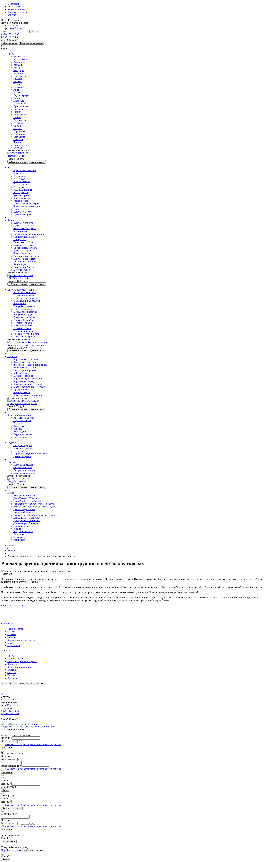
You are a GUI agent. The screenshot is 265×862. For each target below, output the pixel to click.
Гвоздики (18, 78)
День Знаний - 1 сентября (26, 517)
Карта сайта (13, 645)
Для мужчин (20, 437)
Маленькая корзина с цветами (29, 387)
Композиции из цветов (19, 667)
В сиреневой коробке (24, 331)
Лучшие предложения (24, 261)
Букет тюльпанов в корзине (27, 395)
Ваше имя (6, 738)
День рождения (21, 526)
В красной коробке (23, 320)
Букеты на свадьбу (23, 245)
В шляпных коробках (24, 292)
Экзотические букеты (24, 242)
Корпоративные (21, 392)
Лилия (16, 98)
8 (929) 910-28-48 (10, 37)
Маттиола (18, 100)
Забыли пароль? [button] (9, 787)
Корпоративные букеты (25, 236)
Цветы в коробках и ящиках (22, 661)
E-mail (5, 780)
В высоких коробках (24, 317)
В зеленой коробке (23, 325)
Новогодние (19, 431)
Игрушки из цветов (23, 417)
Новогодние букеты (23, 267)
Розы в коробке (21, 200)
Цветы (10, 656)
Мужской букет (21, 270)
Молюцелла (19, 103)
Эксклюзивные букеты (25, 247)
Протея (17, 117)
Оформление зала (22, 467)
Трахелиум (19, 136)
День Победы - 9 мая (24, 509)
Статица (17, 128)
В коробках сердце (23, 314)
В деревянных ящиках (25, 295)
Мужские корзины (23, 375)
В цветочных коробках (25, 298)
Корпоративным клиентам (21, 640)
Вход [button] (3, 20)
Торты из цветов (22, 420)
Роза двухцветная (22, 189)
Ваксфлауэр (19, 76)
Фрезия (17, 142)
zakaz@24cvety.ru (10, 25)
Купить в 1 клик (37, 162)
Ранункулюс (19, 120)
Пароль (6, 783)
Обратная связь (9, 43)
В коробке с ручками (24, 306)
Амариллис (19, 62)
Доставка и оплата (17, 12)
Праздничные (20, 389)
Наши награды (15, 629)
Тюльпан (18, 139)
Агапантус (19, 56)
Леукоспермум (21, 95)
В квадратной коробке (25, 311)
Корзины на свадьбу (24, 381)
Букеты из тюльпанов (24, 225)
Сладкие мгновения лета (26, 334)
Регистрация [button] (14, 20)
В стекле (18, 423)
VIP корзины (20, 373)
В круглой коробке (23, 309)
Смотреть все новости (12, 605)
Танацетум (19, 134)
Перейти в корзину (11, 850)
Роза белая (18, 187)
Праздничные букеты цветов (28, 234)
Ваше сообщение (11, 765)
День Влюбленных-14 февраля (29, 501)
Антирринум (20, 67)
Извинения (19, 539)
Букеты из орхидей (23, 223)
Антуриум (18, 70)
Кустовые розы (21, 195)
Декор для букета (22, 456)
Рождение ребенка (23, 531)
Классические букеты (24, 228)
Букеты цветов (15, 658)
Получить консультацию (31, 43)
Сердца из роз (20, 209)
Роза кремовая (20, 192)
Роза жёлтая (19, 176)
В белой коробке (22, 328)
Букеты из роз (20, 173)
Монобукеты (20, 231)
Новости (11, 637)
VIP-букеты (19, 239)
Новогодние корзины (24, 370)
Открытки (18, 451)
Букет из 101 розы (22, 214)
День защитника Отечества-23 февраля (33, 504)
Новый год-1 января (24, 495)
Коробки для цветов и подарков (30, 453)
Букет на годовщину (24, 473)
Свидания (18, 534)
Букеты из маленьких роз (26, 206)
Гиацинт (17, 84)
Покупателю (14, 6)
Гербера (17, 81)
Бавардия (18, 73)
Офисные (18, 428)
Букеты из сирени (22, 250)
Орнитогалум (20, 106)
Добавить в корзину (18, 162)
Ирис (16, 89)
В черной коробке (22, 323)
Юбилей (17, 528)
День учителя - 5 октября (26, 520)
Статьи (11, 631)
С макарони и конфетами (26, 300)
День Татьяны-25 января (26, 498)
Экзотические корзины (25, 367)
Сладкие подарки (22, 445)
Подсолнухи (20, 114)
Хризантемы (20, 145)
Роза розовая (20, 184)
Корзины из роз (21, 198)
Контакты (12, 15)
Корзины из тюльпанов (25, 359)
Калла (16, 92)
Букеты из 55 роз (22, 212)
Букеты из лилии (22, 253)
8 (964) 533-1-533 (10, 34)
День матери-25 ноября (25, 523)
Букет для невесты (23, 464)
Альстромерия (21, 59)
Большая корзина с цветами (27, 384)
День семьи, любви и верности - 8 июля (34, 515)
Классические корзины (25, 362)
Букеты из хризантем (24, 258)
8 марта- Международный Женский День (35, 506)
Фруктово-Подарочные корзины (30, 364)
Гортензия (18, 87)
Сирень (17, 125)
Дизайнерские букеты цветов (28, 256)
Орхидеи (18, 109)
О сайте (11, 642)
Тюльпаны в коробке (24, 336)
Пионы (17, 112)
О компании (13, 3)
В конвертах (19, 303)
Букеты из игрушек (23, 448)
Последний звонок (23, 512)
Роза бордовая (20, 178)
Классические (20, 426)
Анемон (17, 65)
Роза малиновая (21, 181)
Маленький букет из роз (26, 203)
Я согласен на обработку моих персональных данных (33, 744)
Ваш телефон (9, 741)
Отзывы (11, 634)
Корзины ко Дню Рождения (27, 378)
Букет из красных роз (24, 170)
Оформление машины (24, 470)
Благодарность (21, 537)
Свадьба (11, 672)
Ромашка (18, 123)
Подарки (12, 669)
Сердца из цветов (22, 434)
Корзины (12, 664)
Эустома (17, 147)
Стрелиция (19, 131)
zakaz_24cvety (16, 28)
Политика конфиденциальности (40, 726)
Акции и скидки (16, 9)
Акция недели (20, 264)
